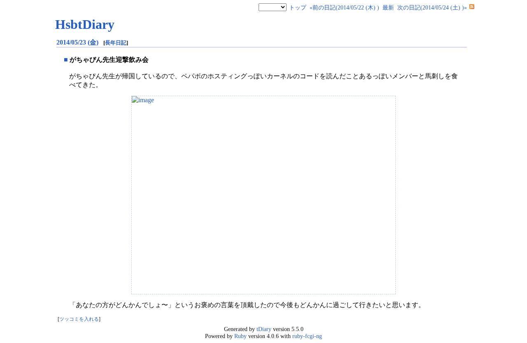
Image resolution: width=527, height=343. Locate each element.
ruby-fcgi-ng (307, 336)
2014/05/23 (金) (78, 42)
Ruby (240, 336)
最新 (388, 7)
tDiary (264, 329)
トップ (297, 7)
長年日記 (115, 43)
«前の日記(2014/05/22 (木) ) (344, 7)
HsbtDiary (84, 24)
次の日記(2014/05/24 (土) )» (432, 7)
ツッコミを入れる (79, 319)
